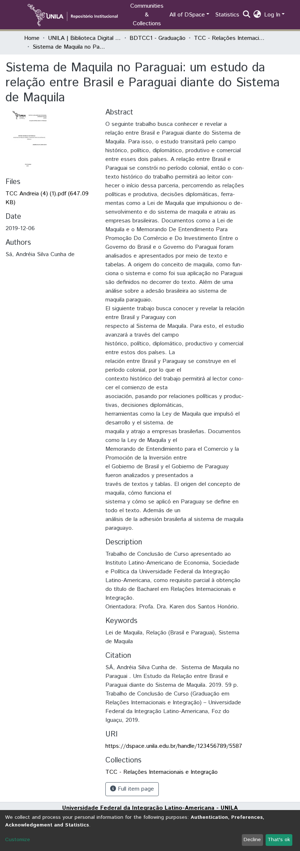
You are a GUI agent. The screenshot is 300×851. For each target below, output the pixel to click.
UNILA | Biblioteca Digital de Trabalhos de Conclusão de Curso (84, 38)
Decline (252, 839)
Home (32, 38)
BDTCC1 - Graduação (157, 38)
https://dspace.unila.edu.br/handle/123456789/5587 (173, 746)
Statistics (227, 15)
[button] (257, 15)
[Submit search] (246, 15)
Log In (272, 15)
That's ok (278, 839)
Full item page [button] (135, 789)
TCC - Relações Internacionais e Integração (230, 38)
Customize (17, 839)
